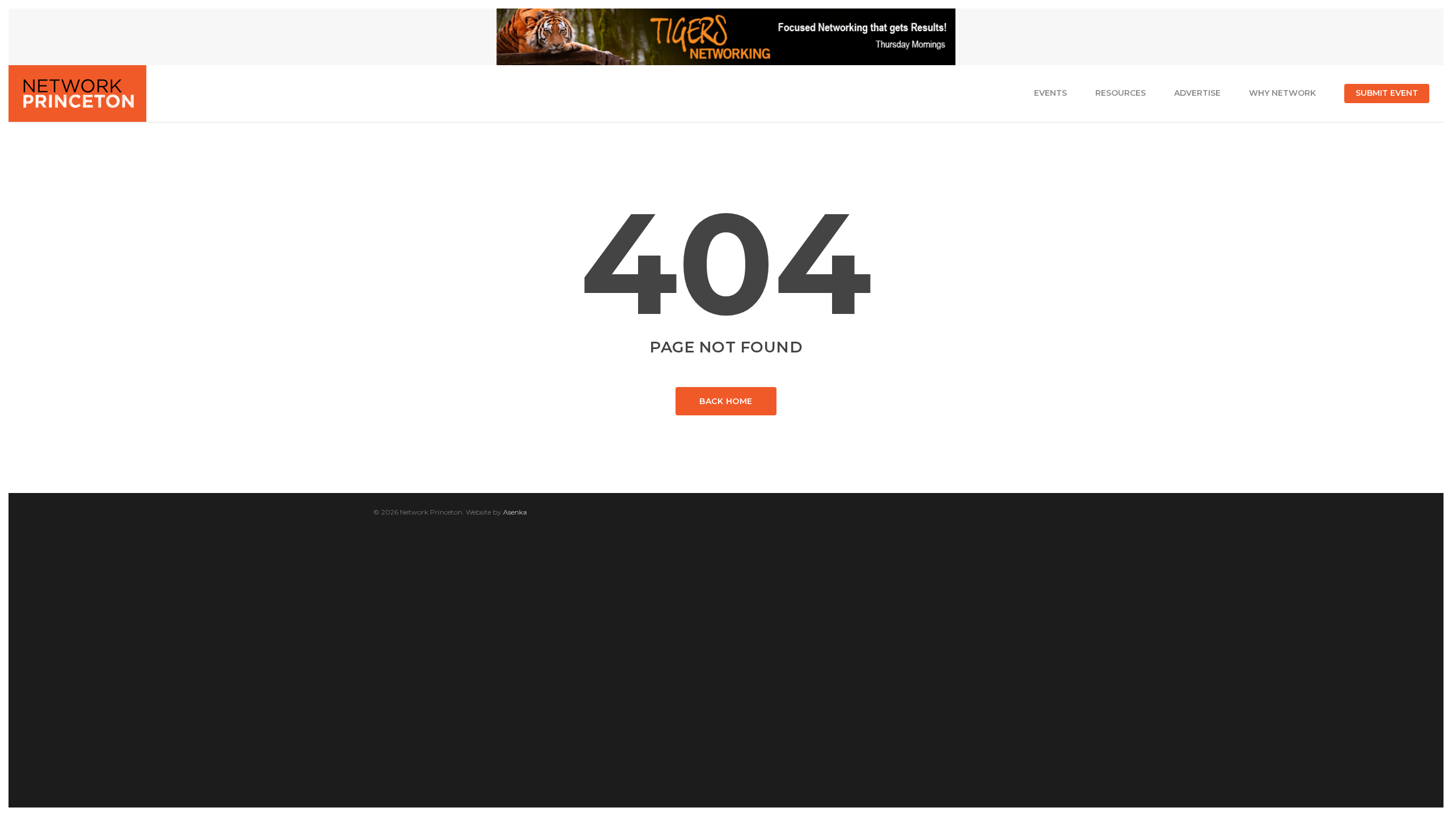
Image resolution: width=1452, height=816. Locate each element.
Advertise (1197, 93)
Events (1050, 93)
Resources (1120, 93)
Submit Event (1387, 93)
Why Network (1282, 93)
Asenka (515, 512)
